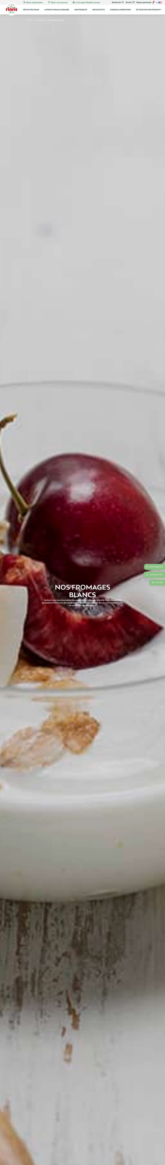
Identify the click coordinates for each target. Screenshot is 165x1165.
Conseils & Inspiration (120, 10)
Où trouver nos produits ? (148, 10)
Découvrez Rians (31, 10)
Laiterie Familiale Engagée (56, 10)
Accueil (29, 20)
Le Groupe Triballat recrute (86, 2)
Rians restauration (33, 2)
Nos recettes (98, 10)
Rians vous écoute (58, 2)
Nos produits (81, 10)
